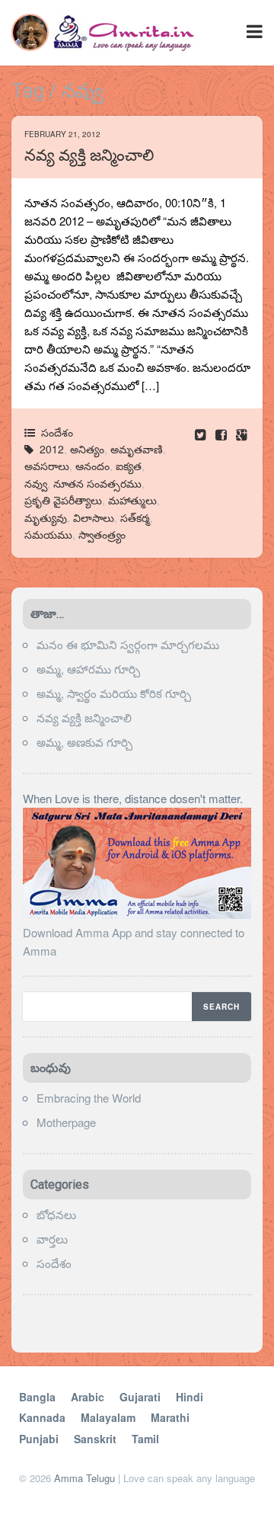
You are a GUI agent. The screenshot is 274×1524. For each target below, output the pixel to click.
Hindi (189, 1396)
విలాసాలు (93, 517)
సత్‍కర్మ (135, 517)
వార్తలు (52, 1239)
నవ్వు (35, 483)
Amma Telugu (84, 1478)
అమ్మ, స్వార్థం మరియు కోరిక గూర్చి (114, 693)
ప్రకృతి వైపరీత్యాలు (63, 499)
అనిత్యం (87, 448)
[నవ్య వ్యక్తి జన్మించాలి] (222, 434)
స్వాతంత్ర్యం (102, 534)
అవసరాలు (46, 465)
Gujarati (140, 1396)
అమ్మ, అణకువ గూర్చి (84, 742)
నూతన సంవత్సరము (97, 483)
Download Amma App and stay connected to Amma (133, 941)
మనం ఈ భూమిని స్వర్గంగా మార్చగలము (128, 644)
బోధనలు (56, 1214)
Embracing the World (89, 1098)
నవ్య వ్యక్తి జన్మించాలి (89, 155)
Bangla (37, 1396)
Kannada (42, 1417)
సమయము (48, 534)
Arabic (87, 1396)
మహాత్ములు (132, 499)
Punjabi (39, 1438)
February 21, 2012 (62, 134)
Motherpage (66, 1122)
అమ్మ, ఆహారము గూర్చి (88, 669)
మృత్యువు (45, 517)
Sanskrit (95, 1438)
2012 (52, 448)
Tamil (145, 1438)
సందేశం (57, 432)
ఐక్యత (129, 465)
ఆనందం (92, 465)
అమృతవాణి (136, 448)
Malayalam (108, 1417)
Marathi (170, 1417)
